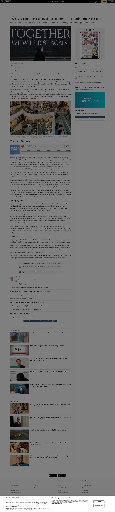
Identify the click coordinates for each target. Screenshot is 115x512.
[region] (57, 504)
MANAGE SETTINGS (99, 505)
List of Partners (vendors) (57, 503)
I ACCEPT (99, 501)
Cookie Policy (14, 506)
